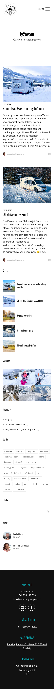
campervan (31, 451)
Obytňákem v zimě (15, 214)
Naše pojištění (27, 670)
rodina (39, 473)
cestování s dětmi (11, 457)
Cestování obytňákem (15, 424)
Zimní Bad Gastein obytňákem (23, 108)
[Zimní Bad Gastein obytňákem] (9, 301)
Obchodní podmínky (27, 665)
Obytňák (23, 467)
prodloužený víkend (12, 473)
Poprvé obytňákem (25, 315)
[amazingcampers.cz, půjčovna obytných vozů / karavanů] (10, 9)
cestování (44, 451)
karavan (7, 462)
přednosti (29, 473)
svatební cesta (20, 478)
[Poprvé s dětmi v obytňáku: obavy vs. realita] (9, 286)
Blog (7, 419)
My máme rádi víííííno (26, 345)
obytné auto (31, 462)
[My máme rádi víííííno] (9, 346)
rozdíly (7, 478)
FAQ (27, 674)
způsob (7, 489)
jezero (41, 457)
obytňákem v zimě (38, 467)
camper (19, 451)
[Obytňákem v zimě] (9, 331)
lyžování (18, 462)
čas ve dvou (19, 489)
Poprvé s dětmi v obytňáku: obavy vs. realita (33, 285)
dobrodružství (29, 457)
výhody (35, 484)
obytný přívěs (9, 467)
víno (26, 484)
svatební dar (35, 478)
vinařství (7, 484)
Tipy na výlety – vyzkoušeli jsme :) (20, 429)
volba (17, 484)
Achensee (8, 451)
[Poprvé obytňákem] (9, 316)
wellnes (45, 484)
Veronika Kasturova (15, 154)
